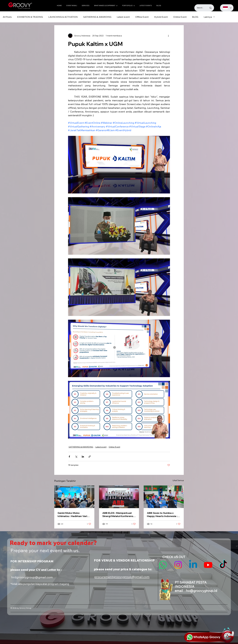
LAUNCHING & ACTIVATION (63, 16)
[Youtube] (208, 565)
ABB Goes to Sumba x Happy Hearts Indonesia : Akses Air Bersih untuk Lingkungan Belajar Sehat (162, 514)
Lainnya (208, 16)
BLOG (195, 16)
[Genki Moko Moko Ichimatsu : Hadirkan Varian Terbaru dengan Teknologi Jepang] (74, 496)
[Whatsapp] (163, 565)
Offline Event (142, 16)
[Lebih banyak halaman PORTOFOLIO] (134, 5)
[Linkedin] (193, 565)
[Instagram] (178, 565)
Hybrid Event (161, 16)
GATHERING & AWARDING (97, 16)
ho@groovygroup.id (201, 590)
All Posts (7, 16)
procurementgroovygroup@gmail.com (121, 577)
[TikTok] (223, 565)
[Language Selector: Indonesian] (226, 7)
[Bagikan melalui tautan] (89, 456)
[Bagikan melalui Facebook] (69, 456)
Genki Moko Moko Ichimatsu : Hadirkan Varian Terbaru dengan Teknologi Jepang (74, 514)
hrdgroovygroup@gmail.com (32, 577)
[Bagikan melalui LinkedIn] (83, 456)
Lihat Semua (178, 480)
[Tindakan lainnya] (168, 35)
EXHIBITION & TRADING (30, 16)
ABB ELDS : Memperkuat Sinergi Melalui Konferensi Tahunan (118, 514)
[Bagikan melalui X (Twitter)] (76, 456)
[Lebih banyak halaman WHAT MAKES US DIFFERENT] (116, 5)
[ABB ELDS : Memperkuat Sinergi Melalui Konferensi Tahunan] (119, 496)
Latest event (123, 16)
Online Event (180, 16)
